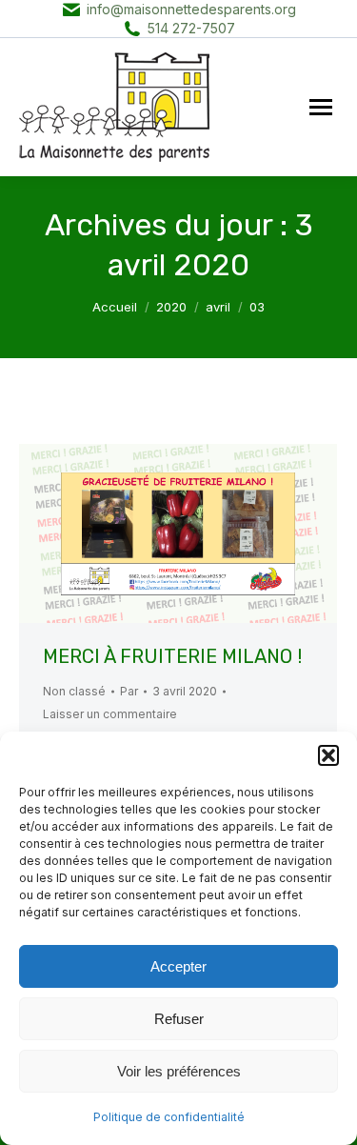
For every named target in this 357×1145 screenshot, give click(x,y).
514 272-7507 (191, 28)
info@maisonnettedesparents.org (191, 9)
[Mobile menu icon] (321, 107)
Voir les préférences (179, 1071)
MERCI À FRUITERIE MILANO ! (172, 656)
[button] (328, 755)
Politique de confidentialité (169, 1117)
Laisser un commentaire (110, 714)
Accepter (178, 966)
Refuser (179, 1019)
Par (129, 691)
